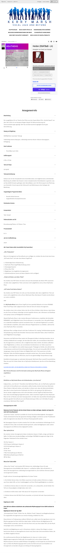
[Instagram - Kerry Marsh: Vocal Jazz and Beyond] (54, 42)
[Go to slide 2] (17, 67)
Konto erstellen (46, 1)
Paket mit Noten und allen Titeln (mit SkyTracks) (43, 68)
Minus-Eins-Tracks (38, 75)
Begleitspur (48, 75)
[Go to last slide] (6, 67)
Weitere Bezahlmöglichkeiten (44, 92)
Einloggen (39, 1)
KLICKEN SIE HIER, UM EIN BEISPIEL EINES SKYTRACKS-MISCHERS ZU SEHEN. (25, 367)
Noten (35, 72)
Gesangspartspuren (44, 72)
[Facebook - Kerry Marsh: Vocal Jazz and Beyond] (51, 42)
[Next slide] (27, 67)
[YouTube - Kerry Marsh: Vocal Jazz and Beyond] (56, 42)
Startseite (4, 41)
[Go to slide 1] (16, 67)
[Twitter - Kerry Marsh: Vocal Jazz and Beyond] (49, 42)
